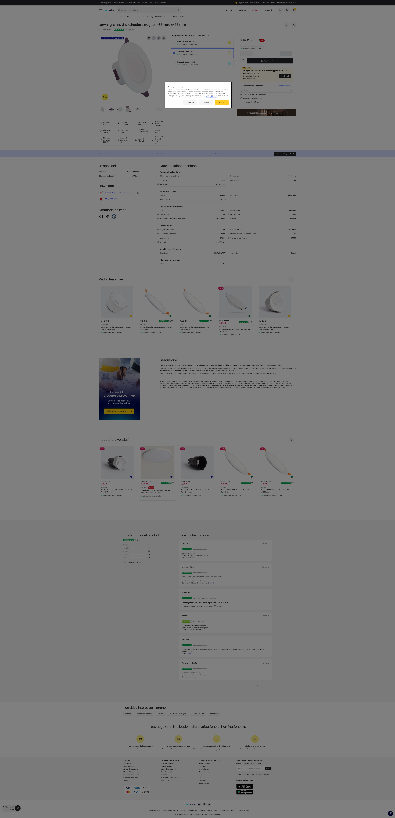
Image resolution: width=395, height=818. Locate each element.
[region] (198, 95)
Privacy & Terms (211, 97)
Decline (206, 102)
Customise (190, 102)
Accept (221, 102)
